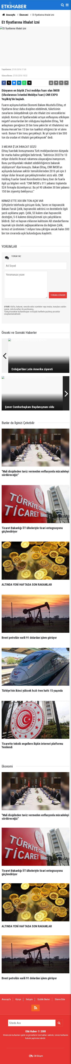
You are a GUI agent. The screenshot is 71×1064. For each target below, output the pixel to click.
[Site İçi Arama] (62, 4)
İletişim (29, 999)
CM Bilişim (38, 1056)
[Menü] (67, 4)
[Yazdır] (51, 83)
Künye (18, 999)
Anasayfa (10, 15)
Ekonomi (23, 15)
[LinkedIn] (19, 83)
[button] (56, 83)
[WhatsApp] (24, 83)
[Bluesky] (14, 83)
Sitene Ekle (60, 999)
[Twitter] (9, 83)
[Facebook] (4, 83)
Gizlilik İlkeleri (43, 999)
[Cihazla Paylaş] (29, 83)
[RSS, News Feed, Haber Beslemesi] (35, 1008)
